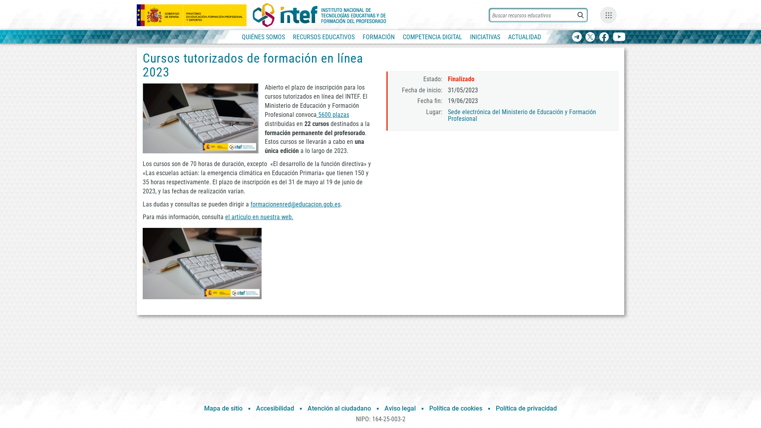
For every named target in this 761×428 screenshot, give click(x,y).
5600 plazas (333, 114)
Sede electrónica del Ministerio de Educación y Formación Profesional (522, 115)
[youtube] (619, 37)
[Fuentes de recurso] (608, 15)
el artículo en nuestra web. (259, 217)
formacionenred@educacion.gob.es (295, 204)
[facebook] (604, 37)
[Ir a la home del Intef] (319, 15)
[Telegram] (577, 37)
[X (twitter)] (590, 37)
